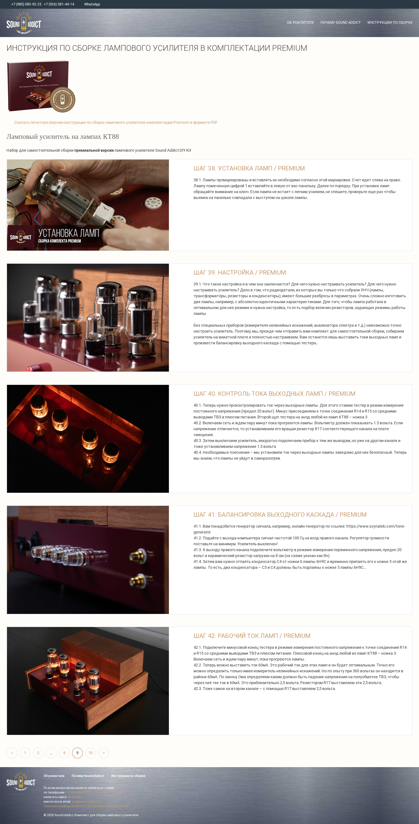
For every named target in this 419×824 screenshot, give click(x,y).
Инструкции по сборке (389, 22)
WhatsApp (92, 4)
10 (90, 753)
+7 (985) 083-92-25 (25, 4)
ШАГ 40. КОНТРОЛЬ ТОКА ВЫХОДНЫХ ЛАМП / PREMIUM (274, 393)
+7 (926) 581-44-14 (59, 4)
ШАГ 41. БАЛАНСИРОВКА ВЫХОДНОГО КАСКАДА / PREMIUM (280, 514)
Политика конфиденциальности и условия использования (86, 806)
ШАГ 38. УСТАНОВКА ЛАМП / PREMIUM (249, 168)
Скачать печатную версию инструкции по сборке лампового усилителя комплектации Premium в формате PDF (115, 122)
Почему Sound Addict (340, 22)
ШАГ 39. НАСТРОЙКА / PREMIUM (240, 272)
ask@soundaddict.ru (86, 801)
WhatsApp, (74, 797)
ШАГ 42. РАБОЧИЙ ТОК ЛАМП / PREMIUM (252, 635)
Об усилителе (300, 22)
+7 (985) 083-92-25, (79, 792)
